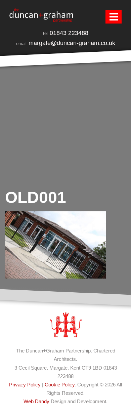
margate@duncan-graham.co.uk (72, 43)
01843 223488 (69, 33)
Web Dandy (36, 401)
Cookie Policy (60, 384)
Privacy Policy (25, 384)
